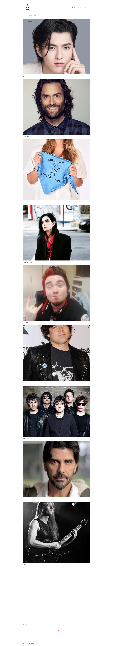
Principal (79, 7)
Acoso (27, 17)
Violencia (35, 22)
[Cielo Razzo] (56, 595)
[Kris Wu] (56, 46)
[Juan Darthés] (56, 469)
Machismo (35, 19)
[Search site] (89, 7)
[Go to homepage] (27, 7)
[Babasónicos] (56, 411)
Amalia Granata (27, 202)
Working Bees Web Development (30, 643)
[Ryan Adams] (56, 353)
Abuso (35, 15)
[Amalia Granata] (56, 169)
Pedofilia (30, 20)
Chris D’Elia (26, 136)
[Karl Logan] (56, 532)
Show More (56, 631)
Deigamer (25, 322)
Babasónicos (26, 438)
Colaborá (74, 7)
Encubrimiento (28, 19)
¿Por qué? (85, 7)
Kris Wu (25, 76)
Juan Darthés (26, 499)
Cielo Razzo (26, 624)
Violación (35, 20)
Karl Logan (26, 564)
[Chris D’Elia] (56, 107)
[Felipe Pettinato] (56, 233)
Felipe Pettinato (27, 262)
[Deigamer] (56, 293)
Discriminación (34, 17)
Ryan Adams (26, 383)
